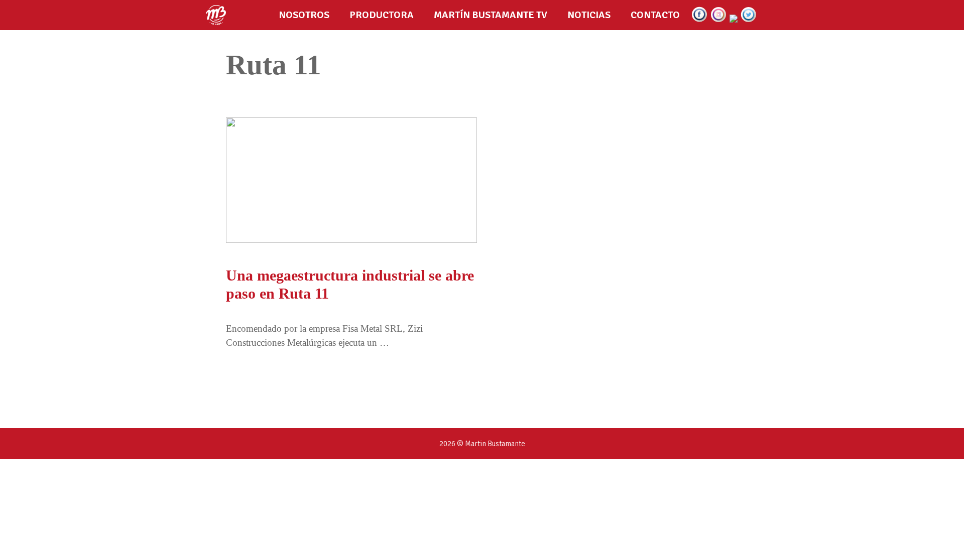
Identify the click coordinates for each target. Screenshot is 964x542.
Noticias (589, 15)
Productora (381, 15)
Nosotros (304, 15)
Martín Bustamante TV (490, 15)
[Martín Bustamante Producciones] (218, 15)
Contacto (655, 15)
